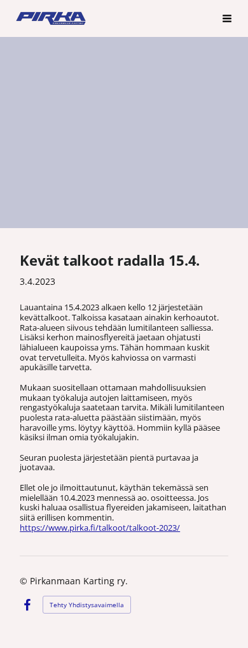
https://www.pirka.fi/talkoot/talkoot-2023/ (100, 527)
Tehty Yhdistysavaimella (87, 604)
